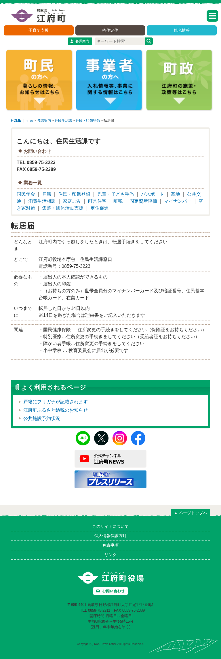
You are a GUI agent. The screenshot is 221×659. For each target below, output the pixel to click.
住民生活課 (63, 120)
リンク (110, 554)
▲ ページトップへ (190, 513)
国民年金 (26, 194)
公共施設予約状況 (41, 418)
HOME (16, 120)
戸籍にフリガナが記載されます (55, 401)
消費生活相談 (42, 201)
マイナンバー (178, 201)
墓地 (175, 194)
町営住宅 (97, 201)
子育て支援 (38, 30)
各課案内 (82, 41)
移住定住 (110, 30)
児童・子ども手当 (115, 194)
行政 (29, 120)
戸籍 (46, 194)
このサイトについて (110, 526)
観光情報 (182, 30)
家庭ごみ (72, 201)
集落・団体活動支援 (62, 208)
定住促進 (99, 208)
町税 (118, 201)
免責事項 (110, 545)
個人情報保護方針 (110, 535)
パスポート (152, 194)
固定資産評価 (143, 201)
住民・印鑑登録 (88, 120)
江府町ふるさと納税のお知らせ (55, 410)
